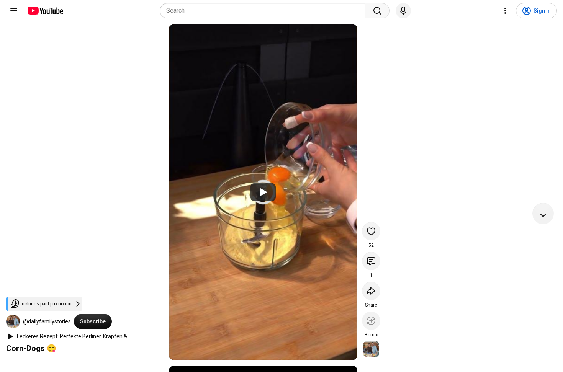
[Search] (377, 10)
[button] (13, 321)
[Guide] (13, 10)
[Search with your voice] (403, 10)
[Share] (371, 291)
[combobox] (264, 10)
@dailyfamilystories (47, 321)
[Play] (263, 192)
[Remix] (371, 321)
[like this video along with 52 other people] (371, 231)
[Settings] (505, 10)
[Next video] (543, 213)
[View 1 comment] (371, 261)
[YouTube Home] (45, 10)
